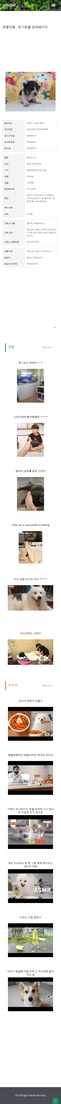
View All (46, 347)
